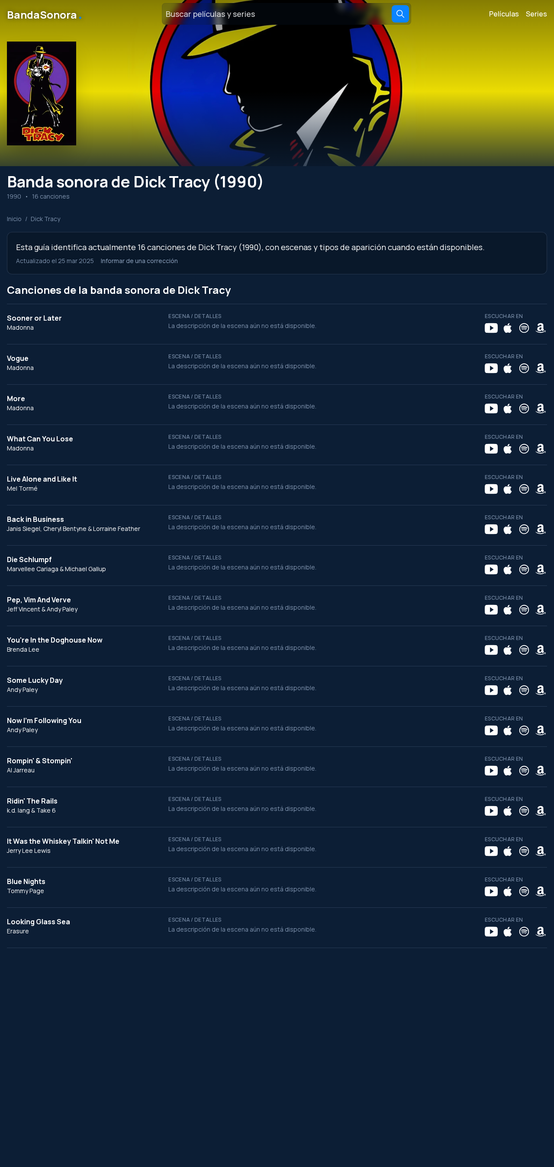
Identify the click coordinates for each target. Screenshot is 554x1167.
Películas (504, 14)
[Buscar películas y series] (400, 14)
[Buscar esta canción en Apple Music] (507, 327)
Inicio (14, 219)
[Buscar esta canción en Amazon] (540, 327)
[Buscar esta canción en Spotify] (524, 327)
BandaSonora (45, 14)
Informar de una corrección (139, 261)
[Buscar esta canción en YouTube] (491, 327)
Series (536, 14)
